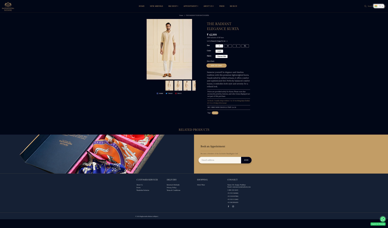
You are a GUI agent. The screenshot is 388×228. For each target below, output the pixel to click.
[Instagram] (233, 206)
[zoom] (169, 49)
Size (208, 45)
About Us (139, 185)
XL (245, 46)
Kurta (215, 113)
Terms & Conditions (173, 190)
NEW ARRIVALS (156, 6)
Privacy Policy (172, 187)
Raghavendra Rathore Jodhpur (149, 216)
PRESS (221, 6)
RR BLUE (233, 6)
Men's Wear (201, 185)
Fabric (209, 56)
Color (209, 51)
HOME (141, 6)
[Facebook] (228, 206)
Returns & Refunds (173, 185)
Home (181, 15)
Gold (219, 51)
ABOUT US (208, 6)
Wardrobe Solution (142, 190)
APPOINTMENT (190, 6)
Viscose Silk (221, 56)
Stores (138, 187)
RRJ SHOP (172, 6)
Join (246, 160)
